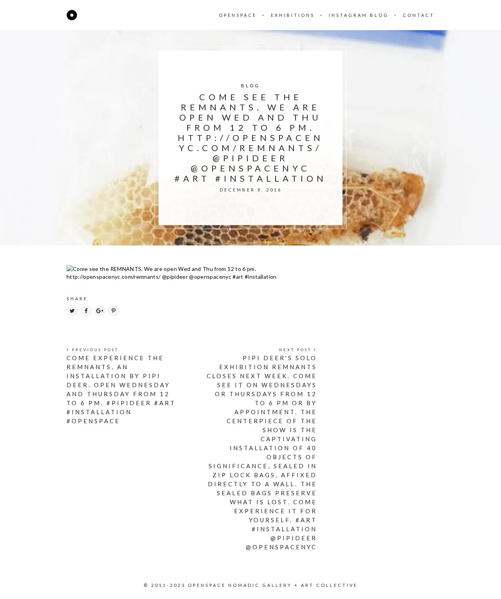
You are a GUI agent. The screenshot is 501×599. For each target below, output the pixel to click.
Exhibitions (293, 15)
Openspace (238, 15)
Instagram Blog (359, 15)
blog (250, 85)
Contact (418, 15)
